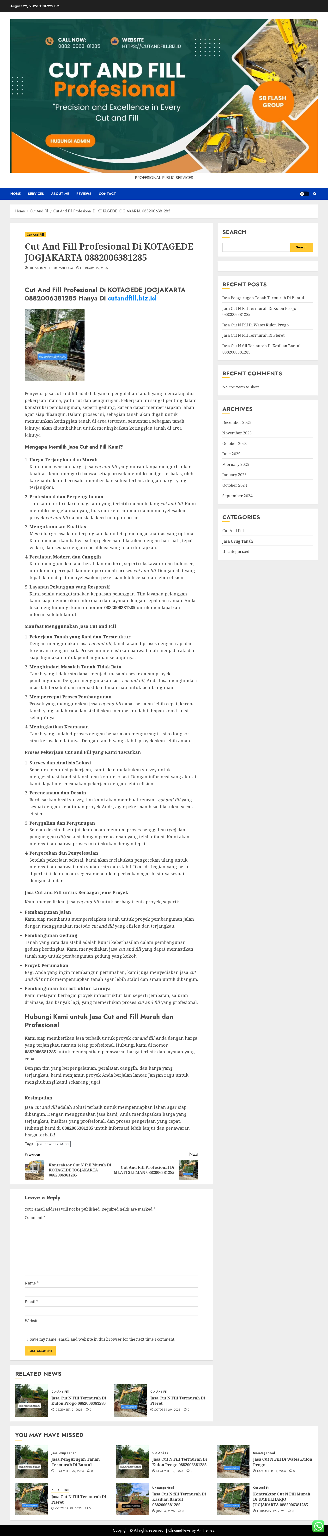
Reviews (83, 193)
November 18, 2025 (271, 1471)
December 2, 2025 (68, 1410)
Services (36, 193)
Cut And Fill (35, 235)
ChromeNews (179, 1530)
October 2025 (234, 443)
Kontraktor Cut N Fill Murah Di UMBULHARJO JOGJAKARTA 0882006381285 (281, 1499)
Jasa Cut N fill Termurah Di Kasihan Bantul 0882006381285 (179, 1499)
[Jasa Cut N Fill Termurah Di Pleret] (130, 1400)
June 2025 (231, 453)
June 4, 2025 (165, 1511)
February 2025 (235, 464)
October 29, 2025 (167, 1410)
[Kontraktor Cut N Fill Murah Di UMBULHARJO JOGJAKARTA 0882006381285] (233, 1499)
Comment (35, 1217)
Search (234, 232)
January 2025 (234, 474)
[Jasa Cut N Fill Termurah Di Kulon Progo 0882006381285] (31, 1400)
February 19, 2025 (94, 268)
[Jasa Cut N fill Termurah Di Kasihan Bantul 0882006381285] (132, 1499)
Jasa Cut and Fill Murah (53, 1144)
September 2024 (237, 495)
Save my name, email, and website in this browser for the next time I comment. (102, 1339)
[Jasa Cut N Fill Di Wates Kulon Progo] (233, 1461)
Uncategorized (235, 551)
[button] (315, 193)
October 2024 (234, 485)
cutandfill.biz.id (132, 298)
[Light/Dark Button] (304, 194)
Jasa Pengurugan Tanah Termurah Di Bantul (263, 297)
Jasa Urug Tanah (237, 541)
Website (32, 1320)
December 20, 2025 (69, 1471)
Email (31, 1301)
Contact (107, 193)
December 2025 (236, 422)
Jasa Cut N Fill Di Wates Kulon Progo (255, 324)
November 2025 (237, 432)
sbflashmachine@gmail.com (51, 268)
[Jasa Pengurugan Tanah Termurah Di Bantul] (31, 1461)
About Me (60, 193)
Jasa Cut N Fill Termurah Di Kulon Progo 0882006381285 (78, 1400)
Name (32, 1283)
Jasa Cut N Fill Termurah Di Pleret (177, 1400)
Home (15, 193)
